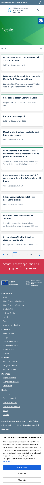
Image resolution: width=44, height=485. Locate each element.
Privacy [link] (5, 410)
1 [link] (7, 254)
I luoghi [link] (5, 337)
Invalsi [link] (5, 317)
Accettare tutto (22, 467)
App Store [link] (14, 268)
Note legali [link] (5, 429)
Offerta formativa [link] (9, 377)
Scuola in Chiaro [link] (9, 309)
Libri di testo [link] (7, 385)
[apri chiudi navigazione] (4, 10)
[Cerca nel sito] (38, 10)
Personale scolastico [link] (10, 361)
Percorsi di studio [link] (9, 369)
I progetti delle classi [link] (11, 381)
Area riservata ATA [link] (10, 402)
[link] (41, 21)
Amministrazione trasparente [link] (13, 421)
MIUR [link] (5, 297)
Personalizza (22, 473)
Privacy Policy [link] (6, 425)
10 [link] (31, 254)
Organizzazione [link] (8, 349)
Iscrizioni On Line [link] (9, 313)
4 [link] (19, 254)
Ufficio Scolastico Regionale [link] (13, 301)
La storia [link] (6, 353)
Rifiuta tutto (22, 480)
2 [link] (10, 254)
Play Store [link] (32, 268)
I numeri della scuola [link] (11, 341)
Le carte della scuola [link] (11, 345)
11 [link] (35, 254)
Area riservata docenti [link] (11, 406)
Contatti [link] (6, 414)
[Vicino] (41, 435)
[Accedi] (40, 2)
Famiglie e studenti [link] (10, 365)
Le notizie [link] (6, 394)
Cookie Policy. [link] (8, 461)
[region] (22, 459)
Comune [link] (6, 321)
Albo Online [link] (33, 421)
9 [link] (27, 254)
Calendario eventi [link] (9, 398)
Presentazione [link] (8, 333)
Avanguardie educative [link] (11, 325)
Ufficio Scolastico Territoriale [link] (13, 305)
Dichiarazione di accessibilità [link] (27, 425)
